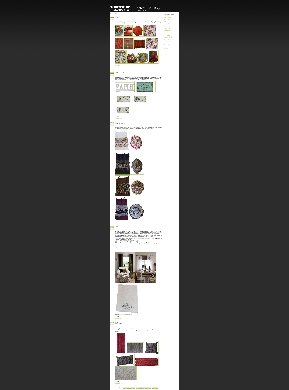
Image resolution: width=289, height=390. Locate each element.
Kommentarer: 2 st (118, 318)
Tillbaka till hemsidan (116, 14)
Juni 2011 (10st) (167, 32)
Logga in (166, 48)
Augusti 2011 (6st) (167, 35)
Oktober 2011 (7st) (167, 39)
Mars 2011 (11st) (167, 26)
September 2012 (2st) (168, 24)
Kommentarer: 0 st (118, 118)
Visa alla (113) (167, 44)
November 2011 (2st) (168, 41)
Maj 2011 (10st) (167, 30)
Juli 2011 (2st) (167, 33)
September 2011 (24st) (168, 37)
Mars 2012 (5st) (167, 21)
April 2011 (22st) (167, 28)
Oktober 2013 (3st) (167, 19)
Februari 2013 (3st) (168, 17)
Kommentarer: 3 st (118, 383)
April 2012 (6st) (167, 23)
